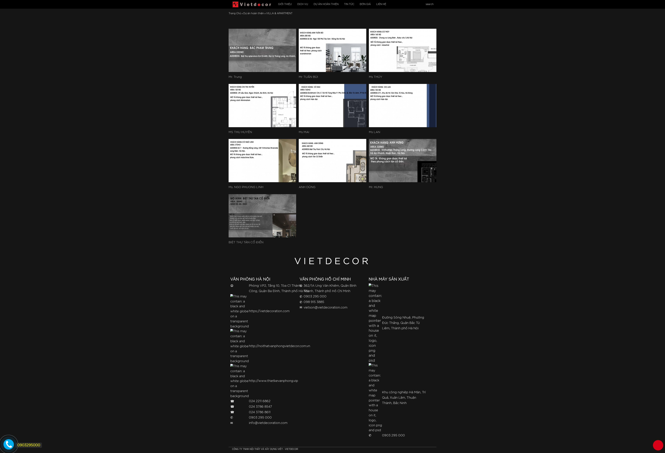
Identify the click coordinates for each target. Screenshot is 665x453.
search (430, 4)
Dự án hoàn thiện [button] (326, 4)
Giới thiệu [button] (285, 4)
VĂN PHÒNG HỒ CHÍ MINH (325, 279)
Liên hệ (381, 4)
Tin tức (349, 4)
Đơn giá (365, 4)
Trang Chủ (235, 13)
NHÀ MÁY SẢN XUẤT (389, 279)
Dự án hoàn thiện (253, 13)
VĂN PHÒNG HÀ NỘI (250, 279)
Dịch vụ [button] (302, 4)
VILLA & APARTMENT (279, 13)
